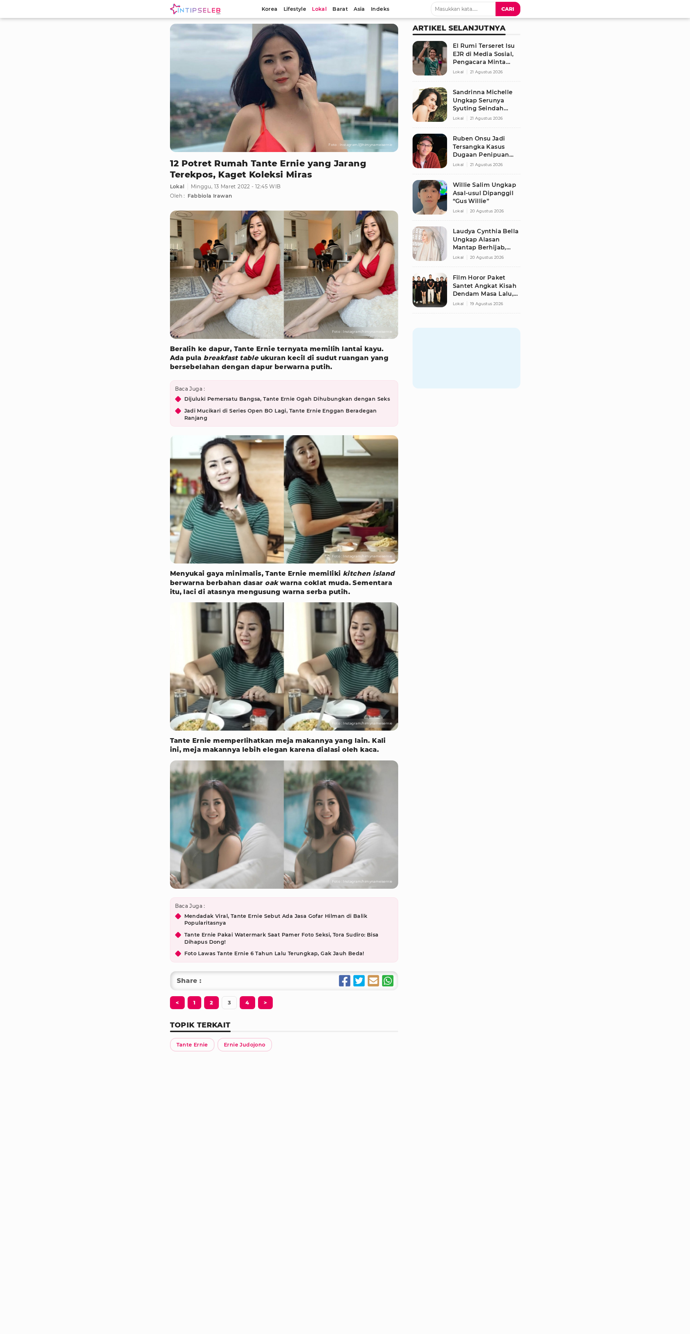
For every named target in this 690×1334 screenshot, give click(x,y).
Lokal (177, 186)
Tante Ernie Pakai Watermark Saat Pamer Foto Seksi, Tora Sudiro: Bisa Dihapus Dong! (281, 938)
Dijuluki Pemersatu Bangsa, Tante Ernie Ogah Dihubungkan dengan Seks (287, 399)
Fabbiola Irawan (210, 196)
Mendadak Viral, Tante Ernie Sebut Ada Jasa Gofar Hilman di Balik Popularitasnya (276, 919)
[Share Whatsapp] (388, 980)
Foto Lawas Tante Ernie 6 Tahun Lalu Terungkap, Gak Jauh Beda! (274, 953)
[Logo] (196, 9)
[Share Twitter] (359, 980)
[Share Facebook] (344, 980)
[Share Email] (373, 980)
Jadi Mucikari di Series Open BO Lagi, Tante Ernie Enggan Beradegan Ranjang (280, 414)
